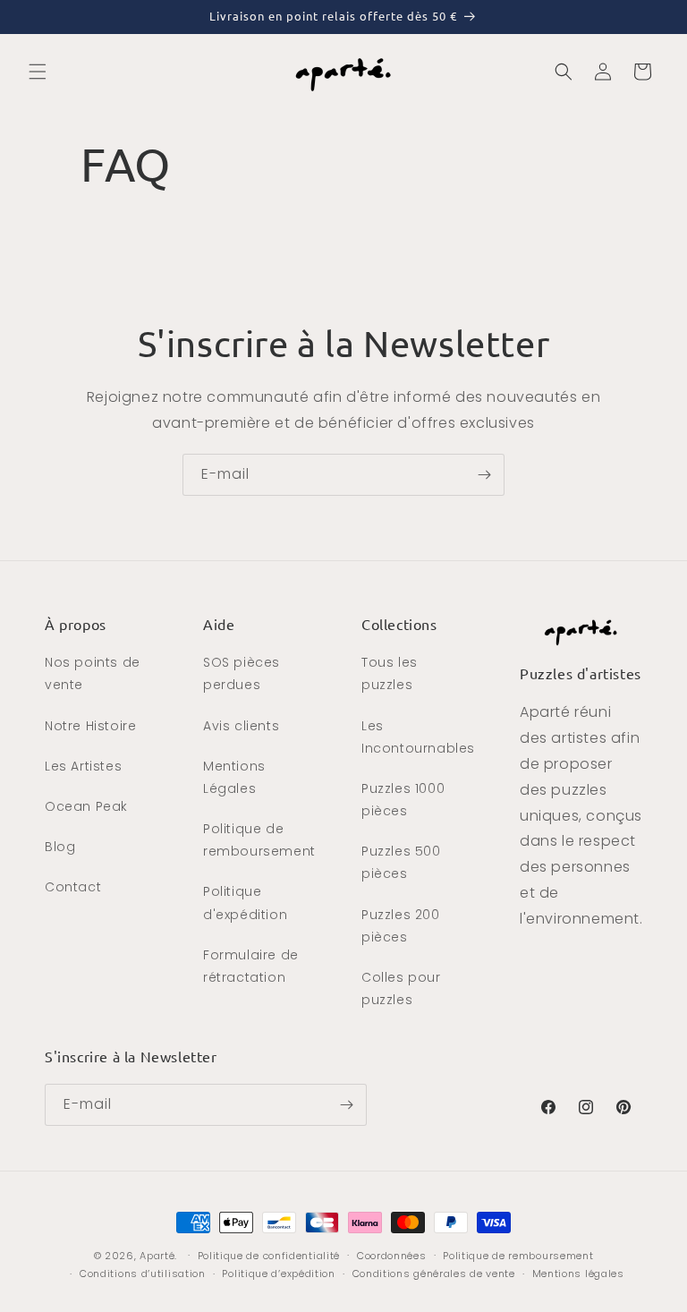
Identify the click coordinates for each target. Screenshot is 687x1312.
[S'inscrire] (484, 475)
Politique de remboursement (259, 840)
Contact (73, 887)
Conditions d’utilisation (143, 1273)
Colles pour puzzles (401, 988)
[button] (37, 71)
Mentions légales (578, 1273)
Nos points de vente (92, 673)
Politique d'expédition (245, 902)
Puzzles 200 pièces (400, 926)
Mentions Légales (234, 777)
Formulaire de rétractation (251, 966)
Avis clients (241, 726)
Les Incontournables (418, 737)
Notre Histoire (90, 726)
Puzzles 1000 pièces (403, 800)
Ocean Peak (86, 806)
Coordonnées (392, 1255)
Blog (60, 847)
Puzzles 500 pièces (401, 862)
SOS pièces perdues (241, 673)
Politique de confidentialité (269, 1255)
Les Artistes (83, 766)
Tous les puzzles (389, 673)
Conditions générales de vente (433, 1273)
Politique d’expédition (278, 1273)
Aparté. (158, 1255)
